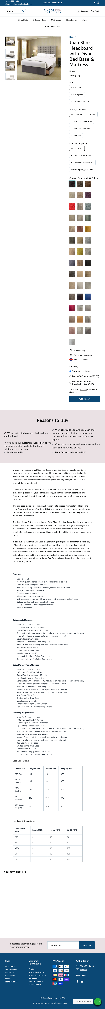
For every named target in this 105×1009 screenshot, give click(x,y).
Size (71, 82)
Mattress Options (78, 143)
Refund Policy (34, 978)
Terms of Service (36, 981)
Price (72, 71)
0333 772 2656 (12, 1)
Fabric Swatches (52, 26)
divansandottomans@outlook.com (18, 4)
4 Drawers (76, 135)
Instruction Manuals (37, 972)
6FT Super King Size (80, 101)
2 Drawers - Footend (80, 128)
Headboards (71, 20)
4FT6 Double (77, 87)
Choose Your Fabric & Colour (83, 178)
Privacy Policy (35, 984)
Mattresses (56, 20)
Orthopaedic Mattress (81, 155)
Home (71, 37)
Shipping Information (37, 975)
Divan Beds (23, 20)
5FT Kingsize (77, 94)
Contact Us (33, 969)
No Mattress (77, 148)
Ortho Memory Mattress (82, 162)
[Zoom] (39, 58)
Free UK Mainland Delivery (52, 3)
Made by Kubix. (61, 1003)
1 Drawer (91, 114)
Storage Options (77, 109)
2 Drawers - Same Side (81, 121)
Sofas (84, 20)
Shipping (83, 389)
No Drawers (76, 114)
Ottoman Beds (39, 20)
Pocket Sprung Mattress (82, 169)
